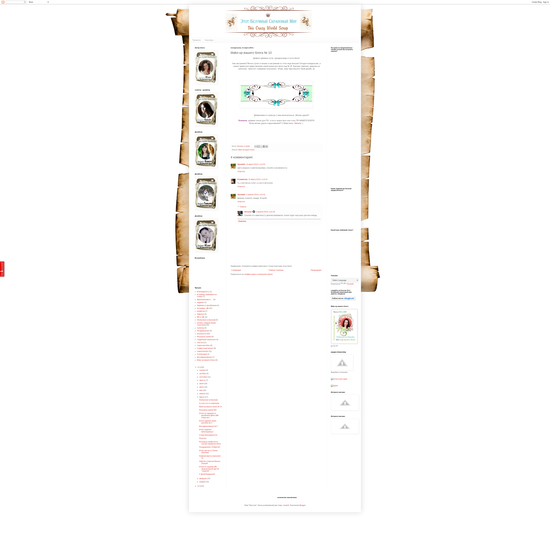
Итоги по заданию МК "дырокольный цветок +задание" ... (209, 469)
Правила (196, 40)
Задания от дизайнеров (206, 305)
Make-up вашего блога (246, 150)
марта (202, 397)
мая (201, 390)
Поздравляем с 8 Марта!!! (209, 447)
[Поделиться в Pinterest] (266, 146)
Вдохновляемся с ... (205, 300)
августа (202, 380)
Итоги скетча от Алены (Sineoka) (208, 452)
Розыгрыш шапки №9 (207, 410)
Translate (350, 284)
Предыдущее (316, 270)
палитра (200, 328)
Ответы (243, 207)
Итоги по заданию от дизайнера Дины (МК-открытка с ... (209, 415)
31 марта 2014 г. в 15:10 (258, 179)
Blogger (302, 505)
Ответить (241, 171)
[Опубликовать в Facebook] (264, 146)
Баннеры (209, 40)
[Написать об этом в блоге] (258, 146)
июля (201, 384)
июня (201, 387)
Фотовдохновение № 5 (208, 426)
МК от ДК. (201, 317)
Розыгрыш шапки (204, 337)
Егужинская (242, 179)
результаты (201, 334)
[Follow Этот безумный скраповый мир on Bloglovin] (343, 300)
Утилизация (202, 354)
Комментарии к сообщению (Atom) (259, 274)
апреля (202, 394)
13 (198, 486)
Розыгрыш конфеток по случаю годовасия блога (210, 443)
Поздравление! (203, 331)
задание (200, 302)
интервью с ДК (203, 308)
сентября (203, 377)
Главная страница (276, 270)
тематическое (202, 351)
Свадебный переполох (206, 340)
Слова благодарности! (208, 435)
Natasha (298, 123)
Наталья (248, 212)
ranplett (286, 505)
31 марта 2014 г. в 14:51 (255, 164)
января (202, 482)
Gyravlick (241, 164)
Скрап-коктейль (203, 345)
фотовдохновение (204, 357)
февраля (203, 478)
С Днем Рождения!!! (207, 474)
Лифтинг (200, 314)
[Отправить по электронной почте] (255, 146)
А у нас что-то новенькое (209, 403)
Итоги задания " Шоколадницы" (206, 431)
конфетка (201, 311)
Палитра (202, 438)
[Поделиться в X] (261, 146)
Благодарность (203, 292)
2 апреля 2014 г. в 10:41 (255, 195)
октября (202, 374)
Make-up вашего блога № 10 (210, 407)
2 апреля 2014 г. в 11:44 (265, 212)
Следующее (236, 270)
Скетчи (200, 343)
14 (198, 367)
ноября (202, 370)
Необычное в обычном (206, 320)
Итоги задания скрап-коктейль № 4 (208, 422)
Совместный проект (205, 348)
